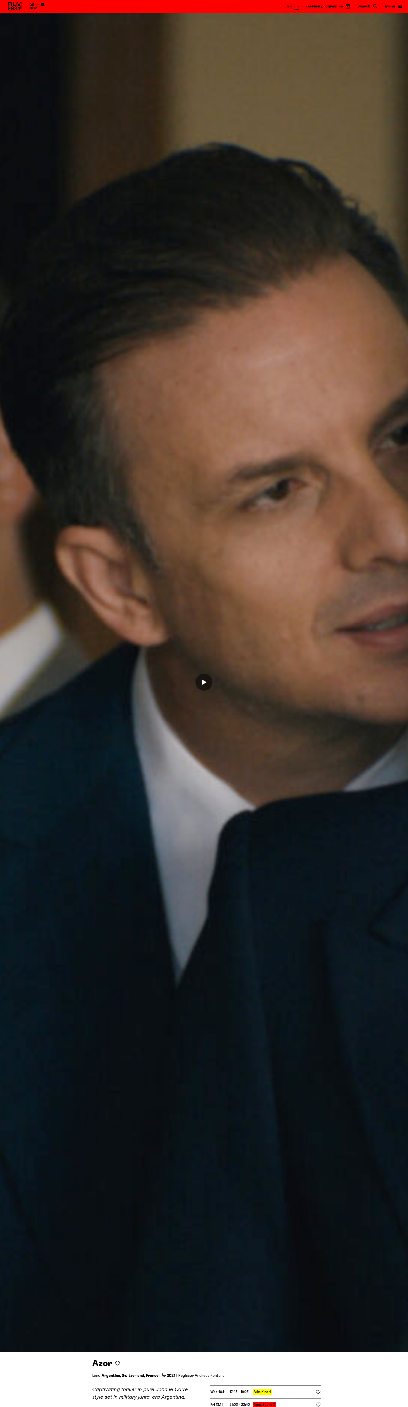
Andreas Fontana (209, 1376)
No (289, 6)
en (296, 6)
